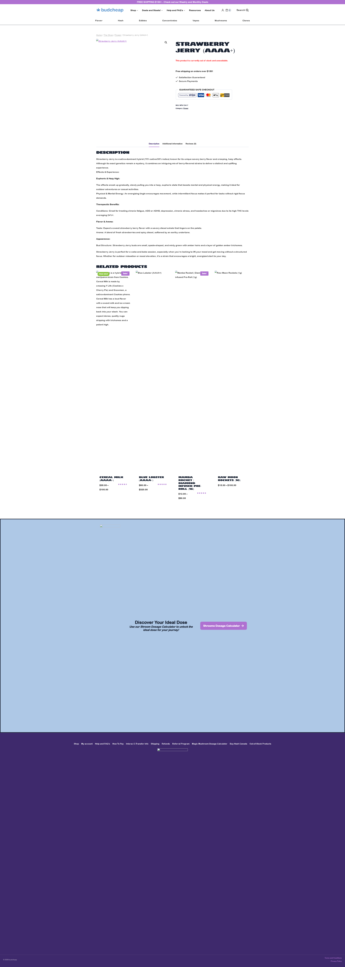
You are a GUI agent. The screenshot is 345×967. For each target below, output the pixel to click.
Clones (246, 20)
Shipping (155, 744)
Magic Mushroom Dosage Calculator (209, 744)
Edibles (143, 20)
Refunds (166, 744)
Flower (98, 20)
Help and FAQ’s (102, 744)
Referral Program (180, 744)
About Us (210, 10)
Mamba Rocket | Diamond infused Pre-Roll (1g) (189, 483)
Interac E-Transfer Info (137, 744)
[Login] (222, 10)
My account (87, 744)
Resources (195, 10)
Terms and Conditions (333, 958)
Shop (76, 744)
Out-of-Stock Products (260, 744)
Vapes (196, 20)
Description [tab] (154, 143)
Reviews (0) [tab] (191, 143)
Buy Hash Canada (238, 744)
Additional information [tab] (172, 143)
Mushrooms (221, 20)
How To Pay (118, 744)
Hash (120, 20)
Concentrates (169, 20)
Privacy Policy (336, 961)
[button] (165, 42)
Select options (113, 498)
